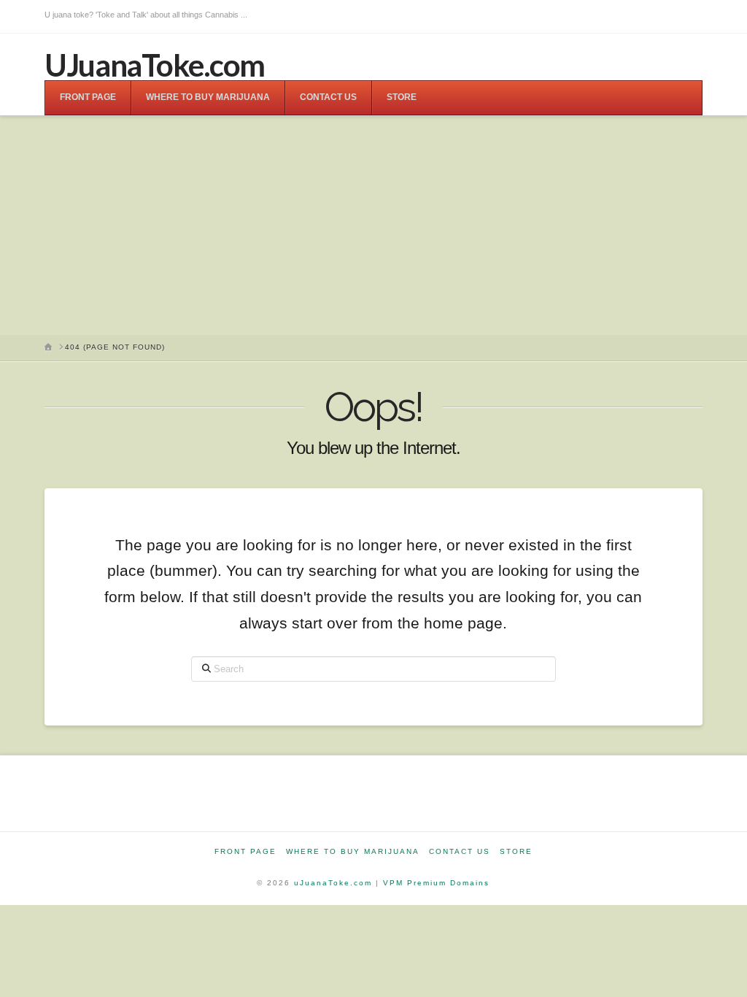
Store (516, 851)
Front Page (245, 851)
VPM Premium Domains (436, 883)
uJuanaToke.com (333, 883)
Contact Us (459, 851)
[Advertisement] (373, 225)
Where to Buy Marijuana (352, 851)
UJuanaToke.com (154, 65)
